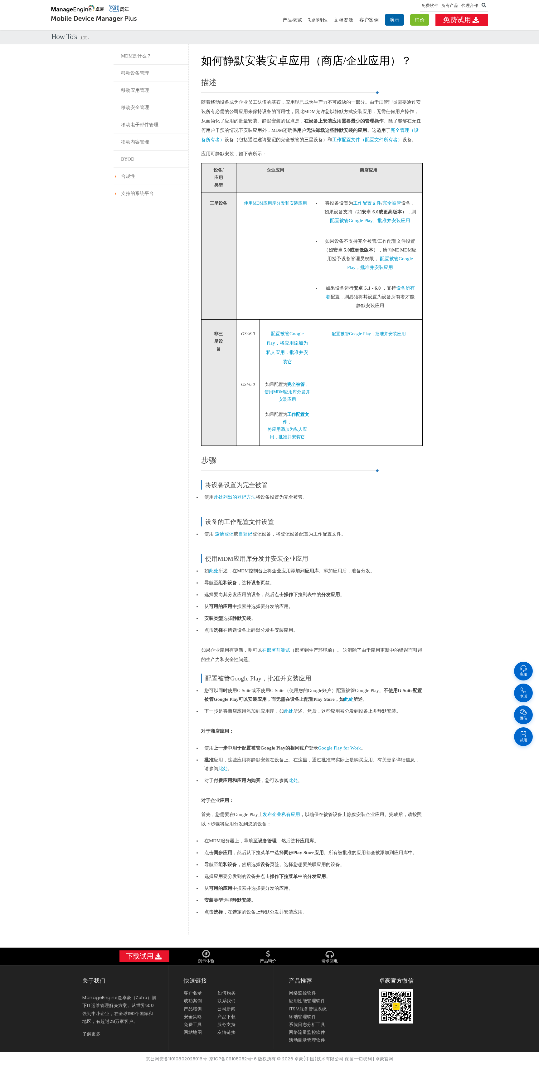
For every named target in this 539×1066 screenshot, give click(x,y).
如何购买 (226, 993)
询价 (420, 20)
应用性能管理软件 (307, 1001)
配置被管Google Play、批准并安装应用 (370, 220)
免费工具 (193, 1024)
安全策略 (193, 1017)
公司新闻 (226, 1009)
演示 (394, 20)
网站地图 (193, 1032)
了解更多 (91, 1034)
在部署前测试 (276, 650)
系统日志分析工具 (307, 1024)
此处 (213, 570)
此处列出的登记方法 (235, 497)
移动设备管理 (135, 73)
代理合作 (469, 5)
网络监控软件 (302, 993)
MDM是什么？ (136, 55)
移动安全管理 (135, 107)
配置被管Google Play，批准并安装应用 (369, 333)
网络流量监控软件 (307, 1032)
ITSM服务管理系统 (308, 1009)
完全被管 (391, 203)
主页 (84, 38)
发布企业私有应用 (281, 814)
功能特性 (318, 20)
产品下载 (226, 1017)
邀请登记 (224, 533)
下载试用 (139, 956)
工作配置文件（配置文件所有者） (367, 139)
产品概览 (292, 20)
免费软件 (429, 5)
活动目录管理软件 (307, 1040)
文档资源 (343, 20)
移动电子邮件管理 (139, 124)
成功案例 (193, 1001)
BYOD (127, 159)
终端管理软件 (302, 1017)
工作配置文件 (367, 203)
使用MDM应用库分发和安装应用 (275, 203)
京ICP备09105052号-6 (233, 1059)
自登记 (245, 533)
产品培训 (193, 1009)
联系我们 (226, 1001)
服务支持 (226, 1024)
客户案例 (369, 20)
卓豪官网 (384, 1059)
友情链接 (226, 1032)
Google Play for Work (339, 747)
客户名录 (193, 993)
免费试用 (457, 20)
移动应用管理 (135, 90)
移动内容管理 (135, 141)
